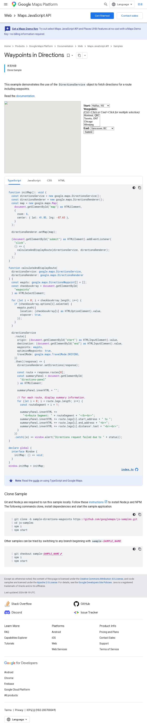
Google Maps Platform (41, 46)
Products (20, 46)
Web (8, 15)
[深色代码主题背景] (134, 188)
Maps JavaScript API (34, 15)
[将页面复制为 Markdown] (79, 55)
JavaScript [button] (34, 180)
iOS (54, 637)
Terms (8, 710)
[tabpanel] (73, 335)
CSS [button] (49, 180)
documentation (25, 96)
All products (11, 695)
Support (104, 643)
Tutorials (9, 643)
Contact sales (129, 15)
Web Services (59, 649)
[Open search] (106, 4)
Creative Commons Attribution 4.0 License (101, 578)
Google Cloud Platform (17, 689)
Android (56, 632)
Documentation (65, 46)
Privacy (19, 710)
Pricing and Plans (109, 632)
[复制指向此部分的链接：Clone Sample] (30, 494)
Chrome (8, 678)
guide (36, 480)
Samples (118, 46)
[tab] (14, 180)
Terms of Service (109, 649)
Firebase (9, 683)
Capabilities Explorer (15, 637)
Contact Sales (107, 637)
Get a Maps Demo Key (25, 28)
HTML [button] (61, 180)
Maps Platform (45, 4)
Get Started (102, 15)
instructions (96, 502)
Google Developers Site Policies (95, 582)
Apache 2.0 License (47, 582)
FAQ (6, 632)
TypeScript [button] (14, 180)
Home (7, 46)
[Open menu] (5, 4)
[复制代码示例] (140, 188)
